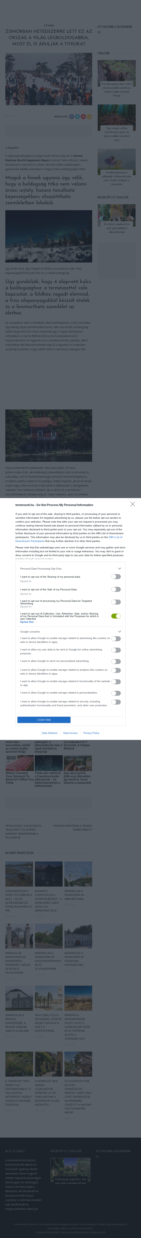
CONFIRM (44, 720)
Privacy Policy (91, 732)
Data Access (70, 732)
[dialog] (70, 619)
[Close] (133, 505)
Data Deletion (50, 732)
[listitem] (70, 568)
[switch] (116, 576)
